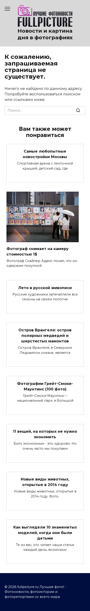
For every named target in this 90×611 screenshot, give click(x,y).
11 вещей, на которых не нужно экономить (45, 434)
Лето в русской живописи (45, 287)
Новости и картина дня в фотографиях (45, 34)
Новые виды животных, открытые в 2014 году (45, 482)
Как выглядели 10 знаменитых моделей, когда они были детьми (45, 532)
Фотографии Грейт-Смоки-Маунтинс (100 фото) (45, 386)
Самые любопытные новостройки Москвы (45, 154)
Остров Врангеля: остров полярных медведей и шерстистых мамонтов (45, 335)
